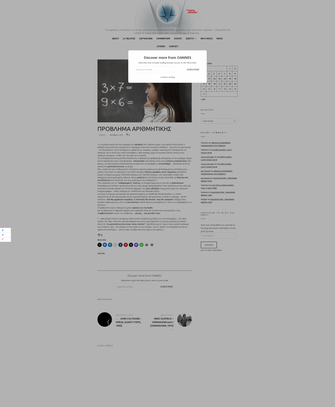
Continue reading (167, 77)
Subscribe (193, 69)
